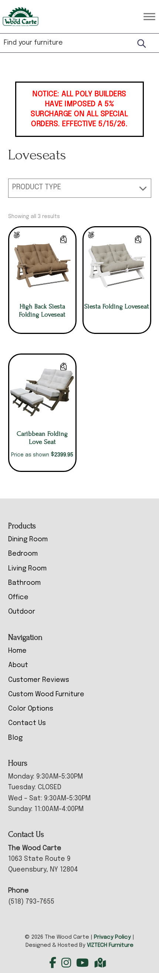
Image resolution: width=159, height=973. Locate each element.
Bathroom (24, 583)
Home (17, 651)
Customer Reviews (38, 680)
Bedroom (23, 554)
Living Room (27, 568)
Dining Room (28, 539)
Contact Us (27, 723)
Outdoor (21, 611)
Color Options (30, 708)
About (18, 665)
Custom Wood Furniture (46, 694)
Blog (15, 738)
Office (18, 597)
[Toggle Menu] (149, 16)
